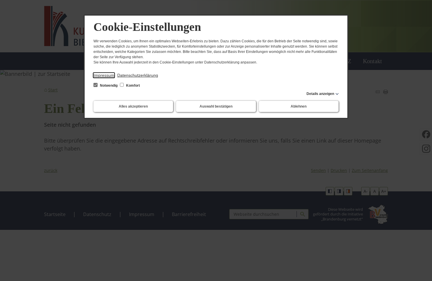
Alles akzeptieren (133, 106)
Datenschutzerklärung (137, 75)
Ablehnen (299, 106)
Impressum (103, 75)
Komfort (132, 85)
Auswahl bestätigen (216, 106)
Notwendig (108, 85)
